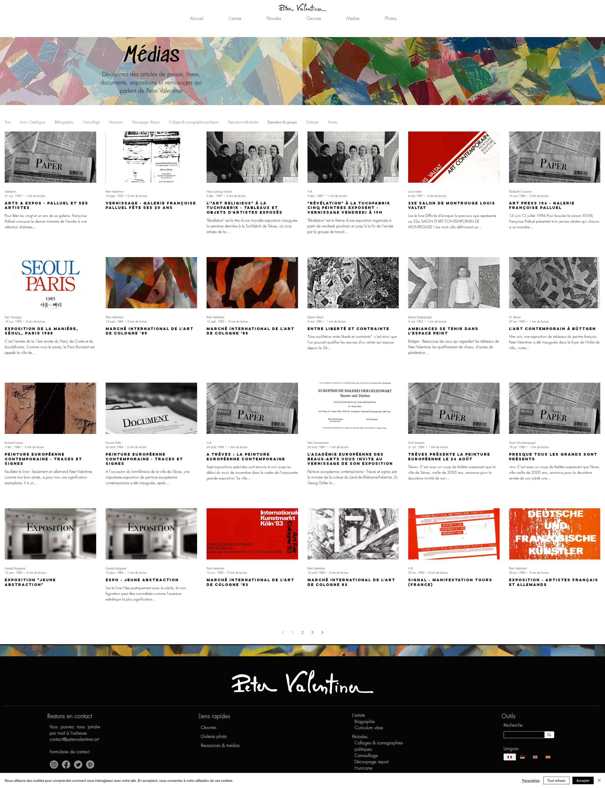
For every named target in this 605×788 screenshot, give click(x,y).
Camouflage (91, 122)
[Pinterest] (90, 764)
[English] (535, 757)
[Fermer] (599, 780)
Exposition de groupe (282, 122)
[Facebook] (66, 764)
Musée (332, 122)
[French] (510, 757)
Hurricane (116, 122)
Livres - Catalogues (32, 122)
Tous (8, 122)
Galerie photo (214, 736)
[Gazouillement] (78, 764)
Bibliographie (64, 122)
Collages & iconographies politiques (194, 122)
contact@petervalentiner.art (74, 739)
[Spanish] (547, 757)
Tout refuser (556, 780)
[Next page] (322, 632)
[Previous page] (282, 632)
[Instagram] (54, 764)
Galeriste (312, 122)
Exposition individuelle (243, 122)
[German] (522, 757)
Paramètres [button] (531, 780)
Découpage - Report (146, 122)
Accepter (583, 780)
